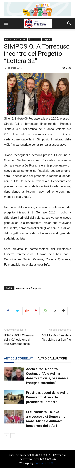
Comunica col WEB (45, 463)
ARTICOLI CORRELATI (19, 358)
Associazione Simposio (15, 39)
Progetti (47, 39)
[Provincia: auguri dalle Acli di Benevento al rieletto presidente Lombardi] (14, 397)
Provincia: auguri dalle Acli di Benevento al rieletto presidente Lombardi (47, 397)
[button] (69, 23)
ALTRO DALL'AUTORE (52, 358)
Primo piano (34, 39)
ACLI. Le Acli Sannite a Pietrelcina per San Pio (56, 337)
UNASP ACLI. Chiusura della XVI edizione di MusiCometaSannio (19, 340)
